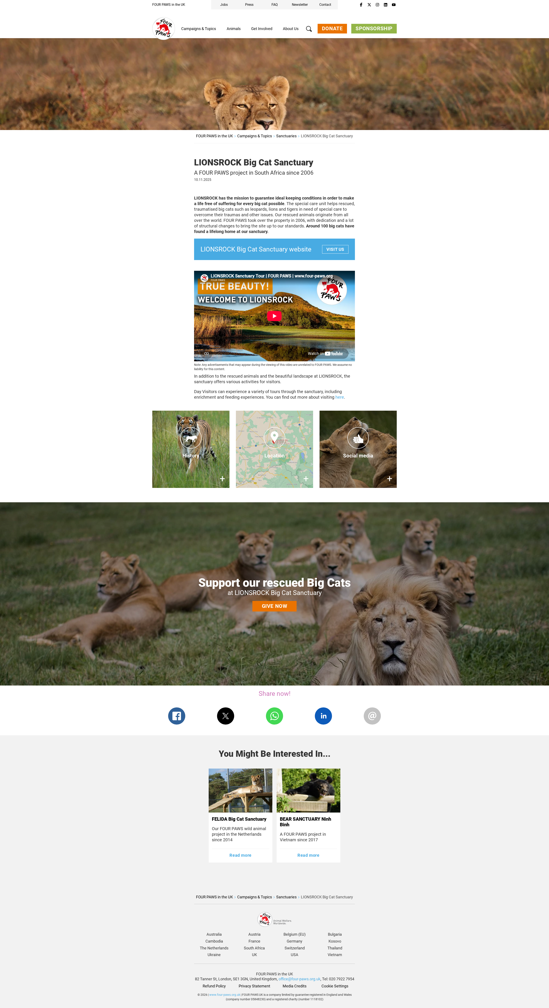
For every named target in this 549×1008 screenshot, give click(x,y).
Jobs (224, 5)
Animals (234, 28)
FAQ (274, 5)
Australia (214, 934)
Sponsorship (374, 29)
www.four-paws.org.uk (224, 994)
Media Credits (294, 986)
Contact (325, 5)
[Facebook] (361, 5)
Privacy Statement (254, 986)
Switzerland (295, 948)
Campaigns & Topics (198, 28)
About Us (291, 28)
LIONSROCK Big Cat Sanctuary (327, 136)
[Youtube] (394, 5)
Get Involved (261, 28)
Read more (240, 855)
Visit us (335, 249)
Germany (294, 941)
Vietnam (335, 954)
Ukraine (214, 954)
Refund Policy (214, 986)
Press (249, 5)
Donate (332, 29)
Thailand (334, 948)
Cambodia (214, 941)
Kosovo (335, 941)
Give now (274, 606)
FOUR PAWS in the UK (168, 5)
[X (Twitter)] (369, 5)
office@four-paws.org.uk (299, 979)
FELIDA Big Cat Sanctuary (239, 819)
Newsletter (300, 5)
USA (294, 954)
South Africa (254, 948)
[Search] (309, 30)
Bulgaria (335, 934)
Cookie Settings (334, 986)
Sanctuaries (286, 136)
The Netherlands (214, 948)
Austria (254, 934)
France (254, 941)
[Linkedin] (386, 5)
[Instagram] (377, 5)
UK (254, 954)
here (339, 397)
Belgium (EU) (295, 934)
